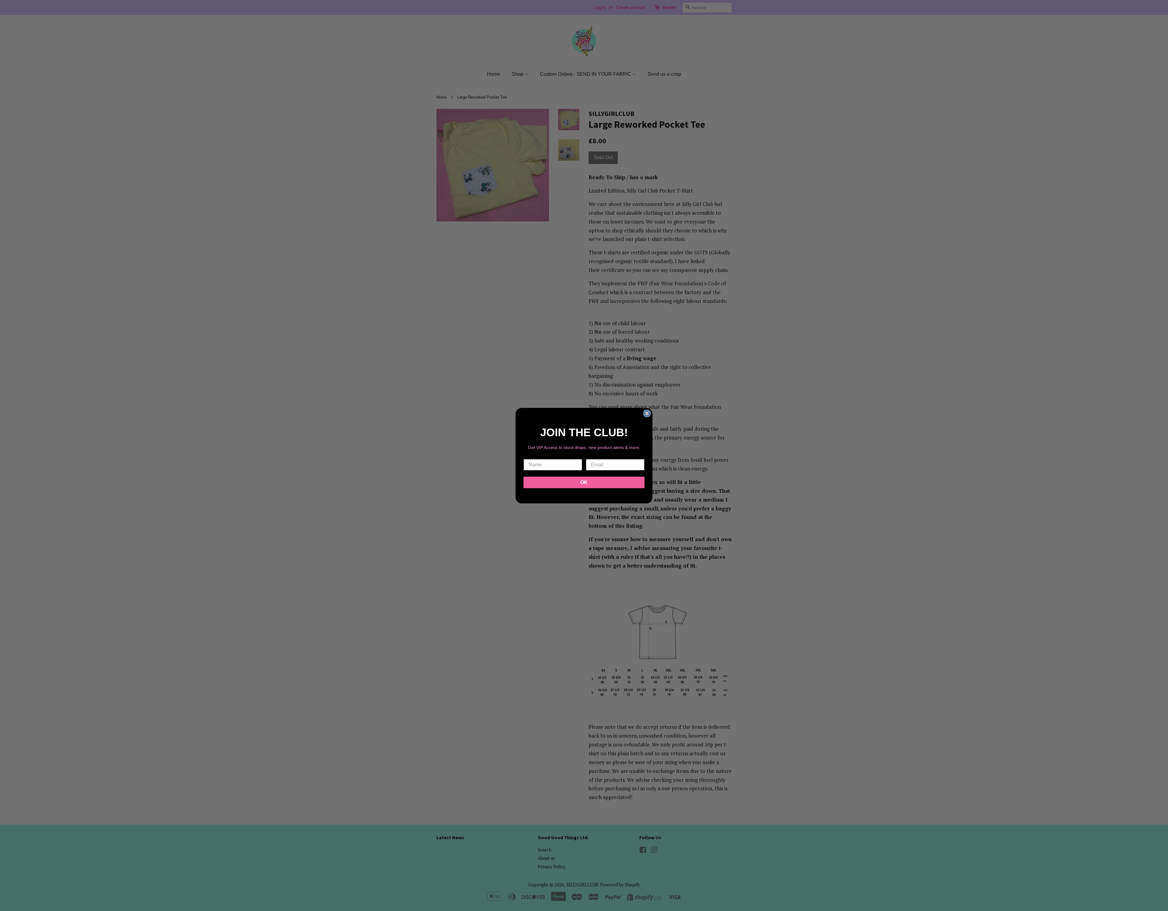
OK (584, 482)
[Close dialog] (647, 413)
